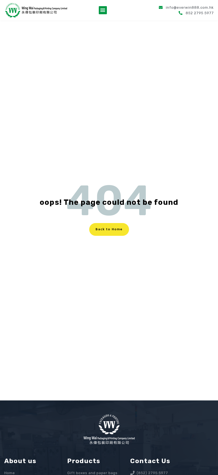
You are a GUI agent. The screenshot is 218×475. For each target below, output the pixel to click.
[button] (103, 10)
